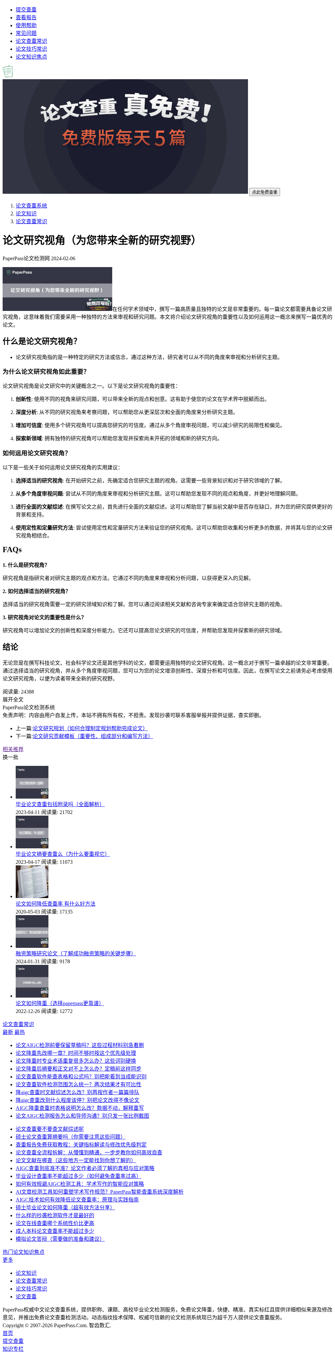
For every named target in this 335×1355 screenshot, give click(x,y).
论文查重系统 (31, 205)
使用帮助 (26, 25)
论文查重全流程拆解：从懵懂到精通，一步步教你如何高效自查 (89, 1152)
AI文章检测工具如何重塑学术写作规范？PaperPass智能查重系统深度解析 (100, 1192)
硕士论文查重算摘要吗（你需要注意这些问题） (71, 1137)
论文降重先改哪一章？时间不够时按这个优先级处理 (76, 1053)
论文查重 (26, 1296)
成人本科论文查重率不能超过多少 (55, 1231)
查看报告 (26, 17)
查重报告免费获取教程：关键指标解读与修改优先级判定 (81, 1144)
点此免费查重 (264, 192)
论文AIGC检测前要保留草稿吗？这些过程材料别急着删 (80, 1045)
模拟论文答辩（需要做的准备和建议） (60, 1239)
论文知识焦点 (31, 57)
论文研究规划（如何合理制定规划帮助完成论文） (90, 728)
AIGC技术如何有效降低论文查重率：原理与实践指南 (77, 1199)
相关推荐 (13, 749)
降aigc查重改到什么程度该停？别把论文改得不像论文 (77, 1100)
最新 (8, 1032)
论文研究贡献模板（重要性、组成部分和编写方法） (93, 736)
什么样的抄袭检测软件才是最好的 (55, 1215)
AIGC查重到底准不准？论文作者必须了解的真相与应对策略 (85, 1168)
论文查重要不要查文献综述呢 (50, 1129)
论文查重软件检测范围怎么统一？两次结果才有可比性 (78, 1084)
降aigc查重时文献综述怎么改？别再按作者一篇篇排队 (77, 1092)
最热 (19, 1032)
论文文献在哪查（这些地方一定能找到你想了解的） (76, 1160)
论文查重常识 (31, 41)
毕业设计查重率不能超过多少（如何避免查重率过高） (78, 1176)
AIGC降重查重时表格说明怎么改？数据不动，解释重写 (80, 1108)
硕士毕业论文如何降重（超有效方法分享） (65, 1207)
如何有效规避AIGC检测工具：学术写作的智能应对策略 (80, 1184)
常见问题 (26, 33)
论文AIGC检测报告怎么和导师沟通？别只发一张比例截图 (82, 1116)
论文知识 (26, 213)
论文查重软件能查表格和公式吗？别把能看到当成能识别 (81, 1076)
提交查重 (26, 9)
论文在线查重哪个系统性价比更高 (55, 1223)
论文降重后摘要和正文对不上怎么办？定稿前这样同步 (78, 1069)
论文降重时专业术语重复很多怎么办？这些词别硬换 (76, 1061)
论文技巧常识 (31, 49)
